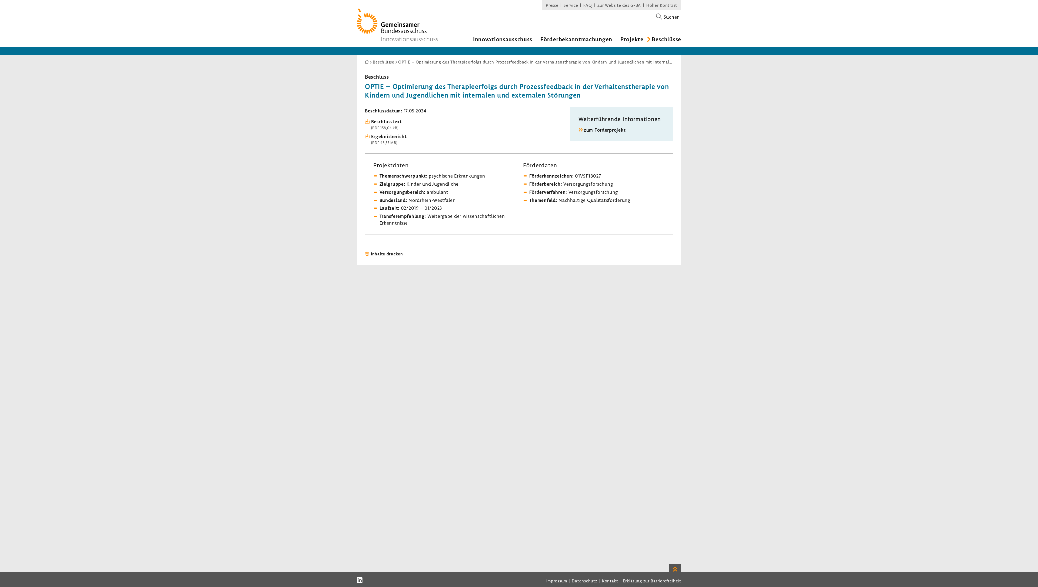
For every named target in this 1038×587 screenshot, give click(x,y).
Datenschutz (584, 580)
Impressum (556, 580)
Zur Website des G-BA (619, 5)
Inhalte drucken (387, 253)
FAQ (587, 5)
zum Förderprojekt (605, 130)
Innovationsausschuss (502, 39)
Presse (552, 5)
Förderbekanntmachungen (576, 39)
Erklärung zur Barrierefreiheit (652, 580)
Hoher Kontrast (661, 5)
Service (571, 5)
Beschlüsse (666, 39)
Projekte (632, 39)
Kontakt (610, 580)
